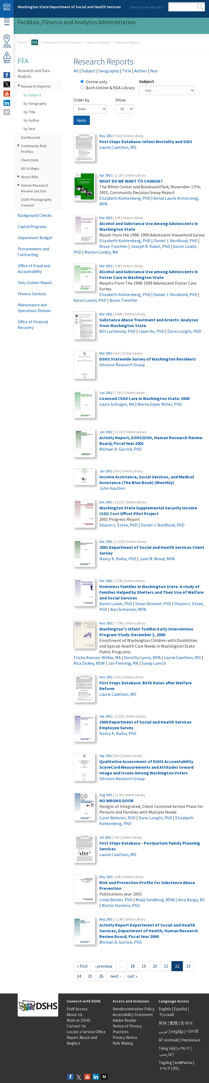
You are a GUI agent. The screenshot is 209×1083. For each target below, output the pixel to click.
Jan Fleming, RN (123, 663)
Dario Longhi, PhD (184, 331)
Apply (81, 120)
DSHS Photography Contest (36, 202)
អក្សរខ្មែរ (177, 1031)
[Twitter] (79, 1077)
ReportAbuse (7, 61)
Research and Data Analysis (62, 42)
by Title (30, 111)
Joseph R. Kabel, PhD (150, 246)
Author (140, 70)
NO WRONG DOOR (116, 800)
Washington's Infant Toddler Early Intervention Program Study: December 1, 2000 (146, 631)
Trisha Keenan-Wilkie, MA (97, 657)
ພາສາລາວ (183, 1062)
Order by (81, 100)
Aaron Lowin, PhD (89, 300)
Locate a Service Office (86, 1031)
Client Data (29, 160)
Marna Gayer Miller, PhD (159, 404)
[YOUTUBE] (7, 93)
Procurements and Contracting (33, 251)
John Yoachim (112, 488)
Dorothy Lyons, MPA (142, 657)
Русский (166, 1014)
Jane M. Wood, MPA (157, 558)
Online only (96, 81)
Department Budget (35, 237)
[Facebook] (70, 1077)
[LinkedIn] (96, 1077)
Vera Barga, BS (191, 899)
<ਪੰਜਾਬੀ (192, 1031)
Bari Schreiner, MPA (128, 609)
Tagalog (165, 1062)
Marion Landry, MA (101, 252)
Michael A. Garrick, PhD (120, 449)
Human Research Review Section (34, 188)
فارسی (165, 1054)
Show (120, 100)
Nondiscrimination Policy (133, 1008)
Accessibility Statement (133, 1014)
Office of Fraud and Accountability (34, 268)
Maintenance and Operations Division (34, 307)
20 (155, 966)
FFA (34, 42)
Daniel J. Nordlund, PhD (175, 240)
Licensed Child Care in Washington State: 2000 (144, 398)
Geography (109, 70)
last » (132, 976)
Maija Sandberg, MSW (155, 899)
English (165, 1008)
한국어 (186, 1023)
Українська (190, 1039)
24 (79, 976)
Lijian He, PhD (151, 331)
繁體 (174, 1023)
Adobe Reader (125, 1020)
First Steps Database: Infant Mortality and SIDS (145, 141)
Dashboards (31, 137)
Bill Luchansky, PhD (117, 331)
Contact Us (76, 1026)
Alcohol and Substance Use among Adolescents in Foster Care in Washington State (148, 274)
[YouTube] (87, 1077)
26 (101, 976)
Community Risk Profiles (34, 148)
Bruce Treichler (113, 246)
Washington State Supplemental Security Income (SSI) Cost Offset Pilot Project (148, 510)
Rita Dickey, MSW (89, 663)
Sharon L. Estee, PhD (118, 525)
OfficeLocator (7, 46)
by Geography (35, 103)
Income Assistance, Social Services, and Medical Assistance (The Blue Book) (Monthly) (146, 479)
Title (126, 70)
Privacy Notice (125, 1037)
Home (22, 42)
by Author (31, 120)
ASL (176, 1068)
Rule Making (123, 1043)
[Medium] (104, 1077)
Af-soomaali (169, 1039)
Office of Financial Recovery (33, 324)
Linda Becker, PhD (116, 899)
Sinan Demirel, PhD (153, 603)
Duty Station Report (35, 282)
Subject (89, 70)
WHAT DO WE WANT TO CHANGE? (131, 181)
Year (154, 70)
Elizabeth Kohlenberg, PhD (124, 198)
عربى (163, 1031)
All (76, 70)
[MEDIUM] (7, 112)
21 (166, 966)
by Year (30, 128)
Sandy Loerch (154, 663)
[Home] (7, 9)
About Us (74, 1014)
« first (82, 966)
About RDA (29, 176)
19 (144, 966)
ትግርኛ (164, 1068)
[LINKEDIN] (7, 102)
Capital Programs (32, 226)
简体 (163, 1023)
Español (180, 1008)
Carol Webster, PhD (117, 817)
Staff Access (77, 1008)
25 (90, 976)
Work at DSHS (78, 1020)
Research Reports (99, 42)
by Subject (32, 95)
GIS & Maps (30, 168)
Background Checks (35, 215)
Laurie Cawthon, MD (117, 147)
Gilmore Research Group (122, 364)
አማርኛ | (184, 1048)
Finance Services (32, 293)
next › (115, 976)
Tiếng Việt (167, 1048)
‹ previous (103, 966)
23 (188, 966)
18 (132, 966)
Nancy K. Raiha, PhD (117, 558)
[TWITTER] (7, 84)
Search (200, 6)
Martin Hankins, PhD (121, 905)
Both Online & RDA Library (110, 87)
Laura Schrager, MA (116, 404)
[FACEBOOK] (7, 75)
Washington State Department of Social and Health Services (69, 6)
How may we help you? (146, 7)
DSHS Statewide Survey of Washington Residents (147, 359)
